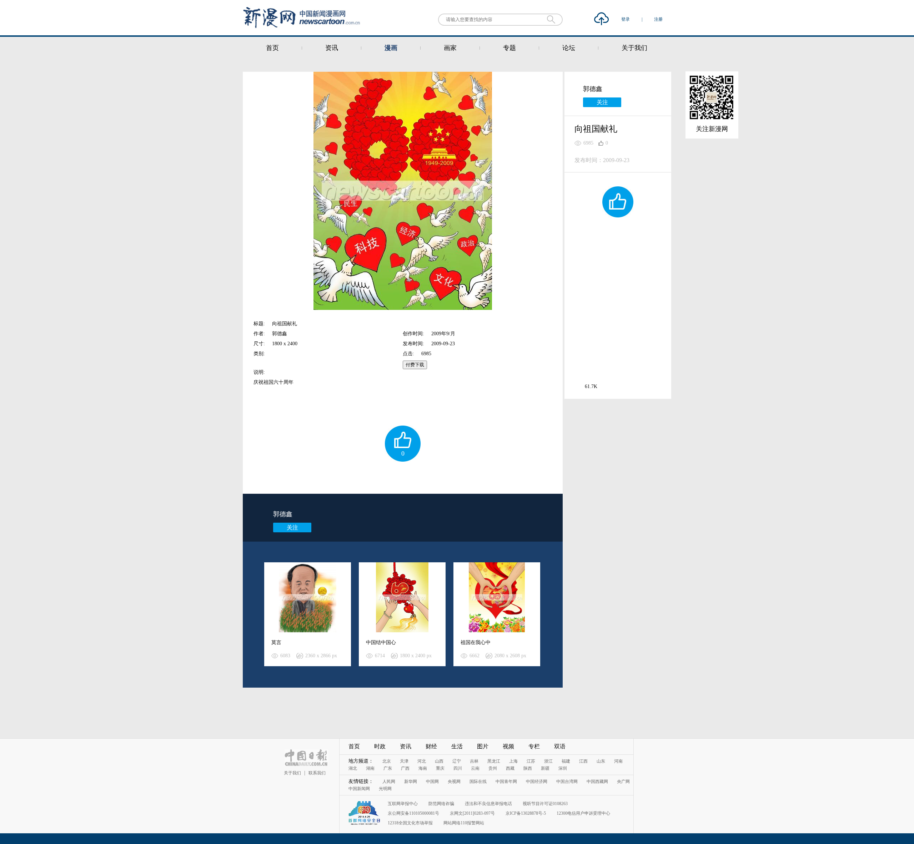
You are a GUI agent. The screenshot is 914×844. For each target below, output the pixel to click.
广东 (387, 768)
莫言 (276, 642)
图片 (482, 746)
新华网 (410, 781)
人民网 (388, 781)
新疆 (545, 768)
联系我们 (317, 772)
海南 (422, 768)
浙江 (548, 761)
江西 (583, 761)
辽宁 (456, 761)
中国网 (432, 781)
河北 (421, 761)
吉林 (474, 761)
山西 (439, 761)
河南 (618, 761)
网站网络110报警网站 (463, 822)
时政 (380, 746)
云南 (475, 768)
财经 (431, 746)
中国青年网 (506, 781)
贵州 (492, 768)
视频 (508, 746)
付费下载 (415, 364)
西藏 (510, 768)
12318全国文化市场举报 (410, 822)
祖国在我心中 (476, 642)
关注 (292, 527)
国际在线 (478, 781)
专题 (509, 47)
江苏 (531, 761)
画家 (450, 47)
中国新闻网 (359, 788)
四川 (457, 768)
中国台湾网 (567, 781)
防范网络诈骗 (441, 803)
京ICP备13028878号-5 (526, 813)
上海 (513, 761)
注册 (658, 19)
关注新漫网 (712, 128)
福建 (566, 761)
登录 (626, 19)
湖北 (352, 768)
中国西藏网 (597, 781)
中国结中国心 (381, 642)
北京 (386, 761)
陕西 (527, 768)
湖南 (370, 768)
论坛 (568, 47)
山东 (601, 761)
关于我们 (634, 47)
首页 (272, 47)
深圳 (562, 768)
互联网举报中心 (403, 803)
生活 (457, 746)
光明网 (385, 788)
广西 (405, 768)
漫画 (391, 47)
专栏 (534, 746)
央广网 (623, 781)
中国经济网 (536, 781)
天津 (404, 761)
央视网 (454, 781)
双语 (560, 746)
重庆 (440, 768)
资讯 (331, 47)
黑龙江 (493, 761)
